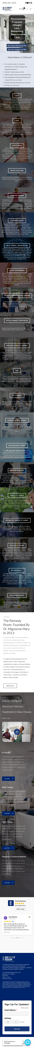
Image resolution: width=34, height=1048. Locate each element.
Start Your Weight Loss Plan (11, 49)
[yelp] (31, 3)
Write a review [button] (20, 909)
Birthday (8, 1018)
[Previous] (1, 33)
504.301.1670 (7, 979)
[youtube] (27, 3)
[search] (27, 9)
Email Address (11, 1010)
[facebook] (24, 3)
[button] (31, 9)
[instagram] (29, 3)
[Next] (32, 33)
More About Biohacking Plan (11, 45)
